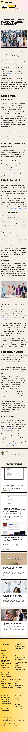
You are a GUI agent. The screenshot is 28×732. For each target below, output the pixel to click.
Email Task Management (6, 669)
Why (2, 9)
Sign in (4, 6)
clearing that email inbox (7, 170)
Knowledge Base (18, 667)
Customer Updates (19, 650)
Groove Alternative (5, 699)
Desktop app (4, 657)
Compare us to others (5, 694)
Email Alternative (5, 695)
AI (10, 9)
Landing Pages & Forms (20, 657)
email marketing (6, 16)
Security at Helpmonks (20, 708)
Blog (18, 9)
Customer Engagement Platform (20, 670)
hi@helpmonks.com (19, 695)
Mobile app (3, 655)
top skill (10, 73)
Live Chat (17, 665)
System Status (18, 687)
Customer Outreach (19, 648)
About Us (17, 681)
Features (6, 9)
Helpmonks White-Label (6, 689)
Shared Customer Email (6, 663)
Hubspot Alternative (5, 710)
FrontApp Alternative (5, 701)
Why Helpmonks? (5, 646)
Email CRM (3, 671)
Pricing (14, 9)
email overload (16, 132)
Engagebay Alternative (6, 708)
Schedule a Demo (19, 685)
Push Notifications (19, 659)
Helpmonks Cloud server (6, 685)
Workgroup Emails (5, 667)
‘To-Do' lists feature (6, 319)
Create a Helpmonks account (17, 444)
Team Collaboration (5, 672)
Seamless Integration (5, 674)
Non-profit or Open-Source (7, 687)
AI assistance (4, 650)
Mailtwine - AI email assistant (9, 723)
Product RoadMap (19, 694)
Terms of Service (18, 700)
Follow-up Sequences (19, 652)
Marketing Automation (20, 655)
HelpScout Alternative (6, 703)
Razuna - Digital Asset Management (10, 719)
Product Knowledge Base (20, 692)
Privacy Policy (18, 704)
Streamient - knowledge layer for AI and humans (13, 720)
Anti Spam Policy (18, 706)
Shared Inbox (4, 665)
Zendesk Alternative (5, 697)
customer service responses (18, 208)
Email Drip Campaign (19, 653)
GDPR (16, 702)
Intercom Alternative (5, 705)
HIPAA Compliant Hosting (6, 683)
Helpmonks (9, 428)
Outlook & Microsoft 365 (6, 676)
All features (3, 648)
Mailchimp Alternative (6, 706)
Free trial (12, 6)
